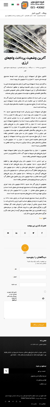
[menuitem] (41, 404)
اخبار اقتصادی (21, 67)
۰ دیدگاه (31, 67)
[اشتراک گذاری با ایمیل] (8, 233)
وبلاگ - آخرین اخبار (39, 13)
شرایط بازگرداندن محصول (38, 376)
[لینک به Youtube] (9, 401)
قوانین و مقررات (41, 380)
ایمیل (15, 277)
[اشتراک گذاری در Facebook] (42, 233)
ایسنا (40, 218)
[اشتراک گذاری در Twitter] (33, 233)
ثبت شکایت (43, 384)
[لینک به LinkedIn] (20, 401)
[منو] (7, 5)
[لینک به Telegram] (13, 401)
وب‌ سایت (14, 284)
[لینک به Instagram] (16, 401)
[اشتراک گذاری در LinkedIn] (16, 233)
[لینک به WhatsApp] (5, 401)
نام (15, 269)
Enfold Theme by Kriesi (28, 398)
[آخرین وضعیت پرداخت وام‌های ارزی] (25, 39)
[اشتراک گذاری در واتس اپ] (25, 233)
